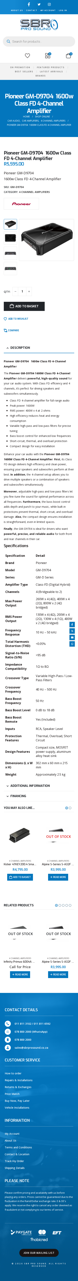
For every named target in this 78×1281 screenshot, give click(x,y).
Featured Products (51, 67)
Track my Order (14, 1161)
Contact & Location (17, 1154)
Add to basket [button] (22, 877)
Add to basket (27, 306)
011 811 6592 (42, 1023)
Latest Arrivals (51, 71)
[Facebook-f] (28, 4)
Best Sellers (24, 71)
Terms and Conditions (18, 1147)
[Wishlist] (27, 55)
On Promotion (20, 67)
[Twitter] (39, 4)
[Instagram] (49, 4)
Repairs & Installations (19, 1080)
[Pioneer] (21, 203)
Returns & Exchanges (18, 1087)
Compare (13, 330)
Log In (63, 10)
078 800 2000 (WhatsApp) (31, 1031)
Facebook (72, 624)
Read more (59, 877)
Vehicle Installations (17, 1107)
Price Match (12, 1094)
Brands (41, 76)
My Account (48, 10)
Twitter (72, 631)
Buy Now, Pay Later (17, 1101)
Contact (31, 10)
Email (72, 637)
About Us (17, 10)
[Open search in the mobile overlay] (39, 41)
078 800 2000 (23, 1039)
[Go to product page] (20, 836)
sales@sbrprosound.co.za (31, 1047)
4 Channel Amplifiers (34, 192)
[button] (7, 55)
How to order (13, 1073)
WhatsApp (72, 644)
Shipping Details (15, 1168)
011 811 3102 (23, 1023)
